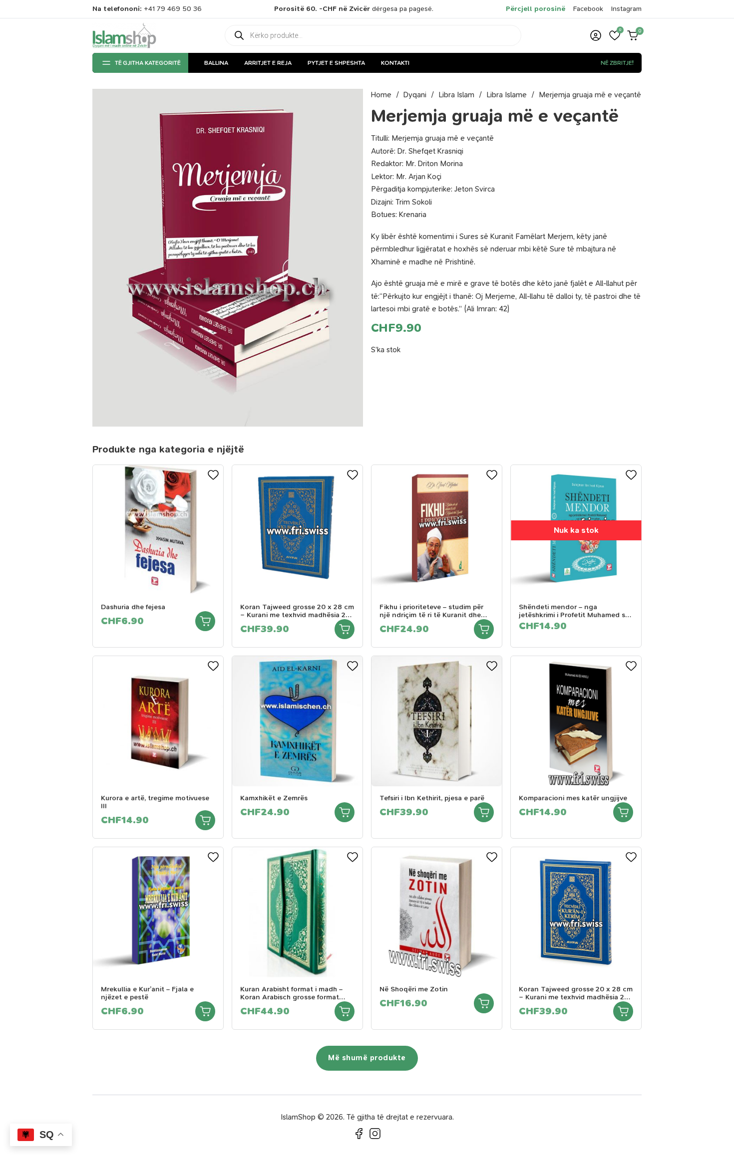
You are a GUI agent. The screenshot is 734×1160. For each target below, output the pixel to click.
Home (381, 94)
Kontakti (395, 62)
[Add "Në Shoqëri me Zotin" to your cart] (484, 1003)
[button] (615, 35)
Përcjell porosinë (535, 8)
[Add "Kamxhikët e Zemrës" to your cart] (345, 812)
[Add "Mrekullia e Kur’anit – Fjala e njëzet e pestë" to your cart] (205, 1011)
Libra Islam (456, 94)
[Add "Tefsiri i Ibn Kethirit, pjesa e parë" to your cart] (484, 812)
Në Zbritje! (617, 62)
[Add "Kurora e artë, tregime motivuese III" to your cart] (205, 820)
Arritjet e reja (268, 62)
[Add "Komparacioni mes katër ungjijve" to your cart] (623, 812)
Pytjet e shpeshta (336, 62)
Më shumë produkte (367, 1057)
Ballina (216, 62)
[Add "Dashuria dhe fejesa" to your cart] (205, 621)
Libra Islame (506, 94)
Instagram (626, 8)
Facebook (588, 8)
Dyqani (414, 94)
